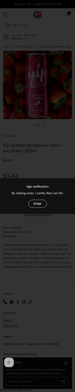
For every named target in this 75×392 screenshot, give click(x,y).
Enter (38, 203)
